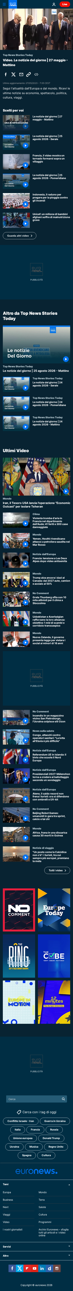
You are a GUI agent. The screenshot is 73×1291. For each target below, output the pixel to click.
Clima (36, 514)
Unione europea (22, 1138)
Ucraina (14, 1146)
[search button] (63, 1099)
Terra (42, 1199)
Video (6, 1221)
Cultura (46, 1155)
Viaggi (6, 1214)
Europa (7, 1192)
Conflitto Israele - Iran (20, 1120)
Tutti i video (56, 870)
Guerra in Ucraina (55, 1120)
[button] (19, 235)
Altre (6, 1255)
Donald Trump (51, 1138)
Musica (33, 1146)
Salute (42, 1207)
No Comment (41, 593)
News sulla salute (43, 730)
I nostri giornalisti (12, 1229)
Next (6, 1207)
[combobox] (36, 1099)
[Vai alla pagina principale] (13, 4)
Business (8, 1199)
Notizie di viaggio (43, 847)
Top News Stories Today (18, 366)
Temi (6, 1184)
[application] (36, 29)
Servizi (7, 1246)
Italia (18, 1129)
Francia (35, 1129)
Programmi (45, 1221)
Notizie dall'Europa (44, 554)
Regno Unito (56, 1146)
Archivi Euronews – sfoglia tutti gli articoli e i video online (54, 1232)
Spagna (26, 1155)
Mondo (7, 498)
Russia (54, 1129)
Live (64, 4)
